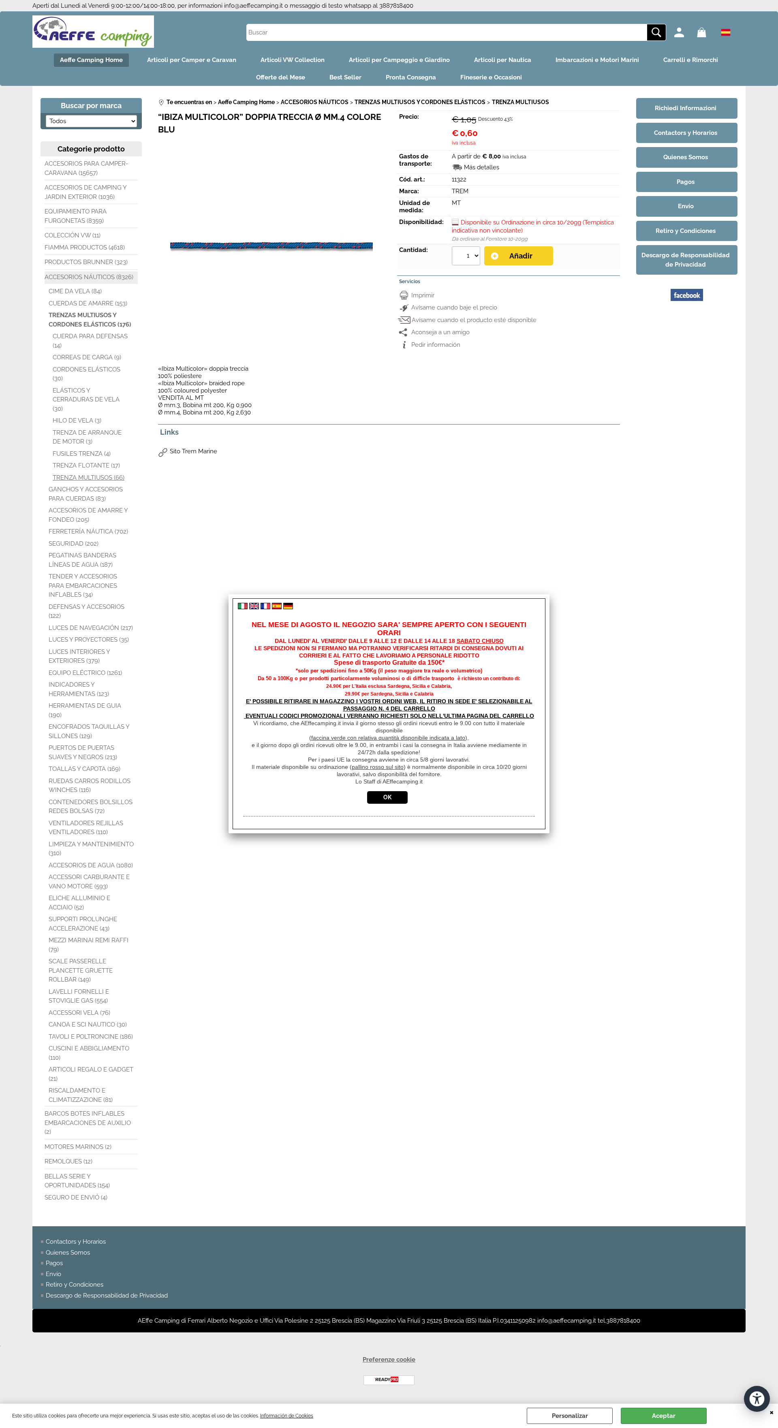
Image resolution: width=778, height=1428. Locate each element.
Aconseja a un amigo (440, 332)
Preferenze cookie (389, 1359)
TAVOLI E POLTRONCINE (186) (91, 1036)
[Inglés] (254, 607)
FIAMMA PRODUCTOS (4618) (85, 247)
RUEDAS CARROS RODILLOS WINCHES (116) (89, 785)
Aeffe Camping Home (91, 60)
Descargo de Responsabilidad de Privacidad (107, 1295)
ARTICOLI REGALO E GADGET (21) (91, 1074)
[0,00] (706, 32)
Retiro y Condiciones (74, 1284)
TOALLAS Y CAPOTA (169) (84, 769)
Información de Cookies (286, 1416)
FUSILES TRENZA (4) (82, 453)
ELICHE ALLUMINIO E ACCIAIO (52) (79, 902)
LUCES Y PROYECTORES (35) (89, 639)
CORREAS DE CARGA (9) (87, 357)
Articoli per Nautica (502, 60)
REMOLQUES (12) (68, 1161)
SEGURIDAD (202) (73, 543)
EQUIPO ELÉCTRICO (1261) (85, 673)
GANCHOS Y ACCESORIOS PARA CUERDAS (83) (86, 494)
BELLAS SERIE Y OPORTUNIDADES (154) (77, 1181)
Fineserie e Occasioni (491, 77)
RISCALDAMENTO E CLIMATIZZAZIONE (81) (81, 1095)
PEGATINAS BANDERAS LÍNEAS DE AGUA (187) (82, 560)
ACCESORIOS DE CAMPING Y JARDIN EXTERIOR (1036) (85, 192)
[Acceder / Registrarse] (683, 32)
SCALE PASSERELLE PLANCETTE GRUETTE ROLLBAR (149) (81, 970)
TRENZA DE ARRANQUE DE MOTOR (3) (87, 437)
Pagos (54, 1263)
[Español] (276, 607)
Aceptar (663, 1415)
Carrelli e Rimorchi (690, 60)
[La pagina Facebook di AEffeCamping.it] (687, 309)
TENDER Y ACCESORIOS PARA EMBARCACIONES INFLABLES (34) (83, 585)
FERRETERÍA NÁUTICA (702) (88, 531)
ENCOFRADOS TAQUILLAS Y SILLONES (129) (89, 731)
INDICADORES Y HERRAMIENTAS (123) (79, 689)
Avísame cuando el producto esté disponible (474, 320)
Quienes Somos (68, 1252)
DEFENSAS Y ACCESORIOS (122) (86, 611)
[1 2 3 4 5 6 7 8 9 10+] (467, 256)
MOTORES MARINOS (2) (78, 1147)
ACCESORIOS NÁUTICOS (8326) (89, 277)
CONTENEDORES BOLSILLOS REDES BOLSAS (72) (91, 806)
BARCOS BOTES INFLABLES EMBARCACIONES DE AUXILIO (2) (88, 1123)
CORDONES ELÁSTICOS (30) (86, 374)
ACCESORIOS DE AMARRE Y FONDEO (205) (88, 515)
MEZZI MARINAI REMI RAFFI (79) (88, 945)
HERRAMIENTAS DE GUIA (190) (85, 710)
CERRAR (771, 1412)
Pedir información (435, 344)
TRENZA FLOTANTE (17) (86, 465)
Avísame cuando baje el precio (454, 307)
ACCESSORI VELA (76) (79, 1012)
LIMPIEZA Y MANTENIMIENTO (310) (91, 849)
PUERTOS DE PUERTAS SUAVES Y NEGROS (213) (83, 752)
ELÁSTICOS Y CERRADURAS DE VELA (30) (86, 399)
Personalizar (570, 1415)
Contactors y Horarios (76, 1241)
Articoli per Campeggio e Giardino (399, 60)
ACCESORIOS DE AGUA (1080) (91, 865)
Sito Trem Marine (193, 451)
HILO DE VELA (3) (77, 420)
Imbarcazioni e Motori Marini (597, 60)
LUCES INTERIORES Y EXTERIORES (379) (79, 656)
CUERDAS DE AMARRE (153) (88, 303)
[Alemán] (288, 607)
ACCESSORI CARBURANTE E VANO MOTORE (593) (89, 881)
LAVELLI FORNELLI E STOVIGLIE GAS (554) (79, 996)
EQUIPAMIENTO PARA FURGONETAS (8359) (76, 216)
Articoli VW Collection (293, 60)
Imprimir (422, 295)
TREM (460, 191)
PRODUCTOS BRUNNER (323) (86, 262)
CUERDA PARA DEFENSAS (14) (90, 341)
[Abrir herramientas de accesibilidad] (757, 1399)
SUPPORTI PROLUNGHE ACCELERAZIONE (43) (83, 924)
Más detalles (481, 167)
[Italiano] (242, 607)
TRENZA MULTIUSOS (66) (88, 477)
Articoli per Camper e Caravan (191, 60)
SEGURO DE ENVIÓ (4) (76, 1197)
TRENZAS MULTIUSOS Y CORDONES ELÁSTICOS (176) (90, 320)
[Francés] (265, 607)
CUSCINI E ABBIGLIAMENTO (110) (89, 1053)
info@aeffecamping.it (253, 5)
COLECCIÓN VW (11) (72, 235)
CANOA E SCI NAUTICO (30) (88, 1024)
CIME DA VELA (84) (75, 291)
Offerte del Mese (280, 77)
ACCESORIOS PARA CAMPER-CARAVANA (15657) (86, 168)
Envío (53, 1274)
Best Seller (345, 77)
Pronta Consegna (411, 77)
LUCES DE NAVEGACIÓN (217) (91, 628)
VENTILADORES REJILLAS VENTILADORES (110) (86, 828)
